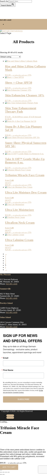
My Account (10, 24)
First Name (8, 370)
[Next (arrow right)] (4, 474)
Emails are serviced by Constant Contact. (23, 391)
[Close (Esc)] (9, 472)
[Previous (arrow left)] (1, 474)
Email (5, 358)
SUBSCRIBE (23, 399)
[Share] (6, 472)
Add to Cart (9, 467)
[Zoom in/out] (1, 472)
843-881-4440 (11, 284)
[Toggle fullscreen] (4, 472)
